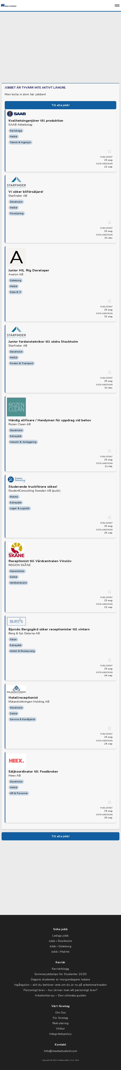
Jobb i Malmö (60, 952)
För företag (60, 1018)
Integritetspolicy (60, 1034)
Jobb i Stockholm (60, 941)
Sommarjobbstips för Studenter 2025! (61, 974)
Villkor (60, 1028)
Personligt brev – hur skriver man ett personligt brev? (60, 990)
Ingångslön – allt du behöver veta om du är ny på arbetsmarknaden (60, 985)
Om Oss (60, 1012)
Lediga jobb (60, 936)
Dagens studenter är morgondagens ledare (60, 979)
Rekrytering (60, 1023)
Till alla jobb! (60, 105)
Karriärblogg (60, 969)
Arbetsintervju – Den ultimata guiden (60, 995)
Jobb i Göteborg (61, 946)
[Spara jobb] (109, 151)
